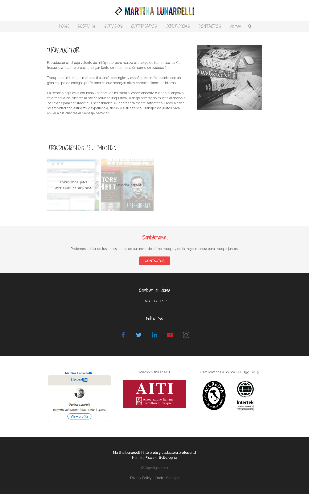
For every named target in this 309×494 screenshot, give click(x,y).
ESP (163, 301)
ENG (146, 301)
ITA (155, 301)
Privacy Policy (141, 478)
